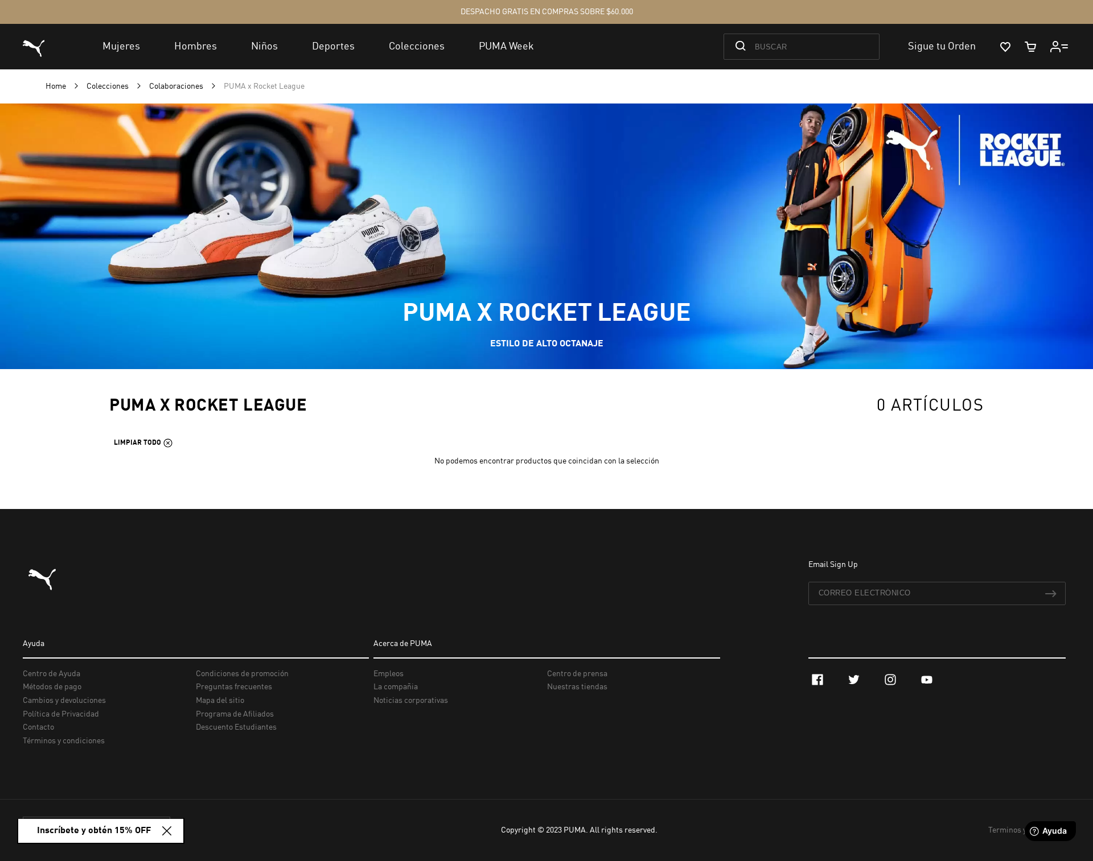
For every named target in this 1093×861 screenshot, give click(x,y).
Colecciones (108, 86)
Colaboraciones (177, 86)
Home (57, 86)
